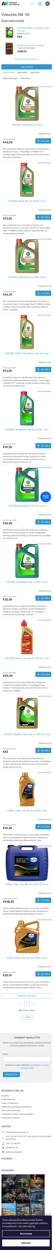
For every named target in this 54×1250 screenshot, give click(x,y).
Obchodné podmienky (11, 1110)
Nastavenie (26, 1233)
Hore (28, 1017)
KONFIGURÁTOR (8, 1099)
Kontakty (5, 1095)
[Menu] (47, 3)
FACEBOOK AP (12, 1147)
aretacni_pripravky (14, 1152)
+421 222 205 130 (13, 1143)
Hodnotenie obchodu (10, 1117)
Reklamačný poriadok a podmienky (16, 1106)
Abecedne (25, 78)
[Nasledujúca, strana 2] (27, 1003)
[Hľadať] (32, 3)
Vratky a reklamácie (9, 1103)
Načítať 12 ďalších (27, 996)
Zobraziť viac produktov (25, 59)
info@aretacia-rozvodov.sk (17, 1132)
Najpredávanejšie (10, 78)
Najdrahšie (35, 72)
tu (34, 1226)
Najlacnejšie (22, 72)
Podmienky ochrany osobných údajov (17, 1114)
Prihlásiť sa (11, 1074)
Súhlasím (26, 1243)
